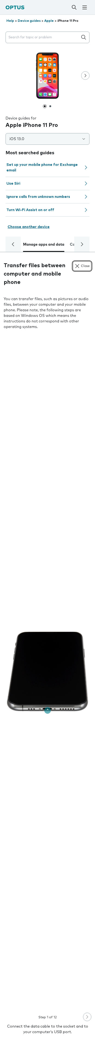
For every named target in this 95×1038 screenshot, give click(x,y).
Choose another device (29, 227)
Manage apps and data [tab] (43, 244)
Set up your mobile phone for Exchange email (42, 167)
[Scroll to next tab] (81, 244)
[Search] (74, 7)
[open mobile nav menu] (84, 7)
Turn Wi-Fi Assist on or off (30, 210)
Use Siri (13, 183)
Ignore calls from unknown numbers (38, 197)
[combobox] (43, 37)
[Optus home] (15, 7)
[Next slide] (85, 75)
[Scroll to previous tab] (13, 244)
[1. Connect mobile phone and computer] (47, 671)
